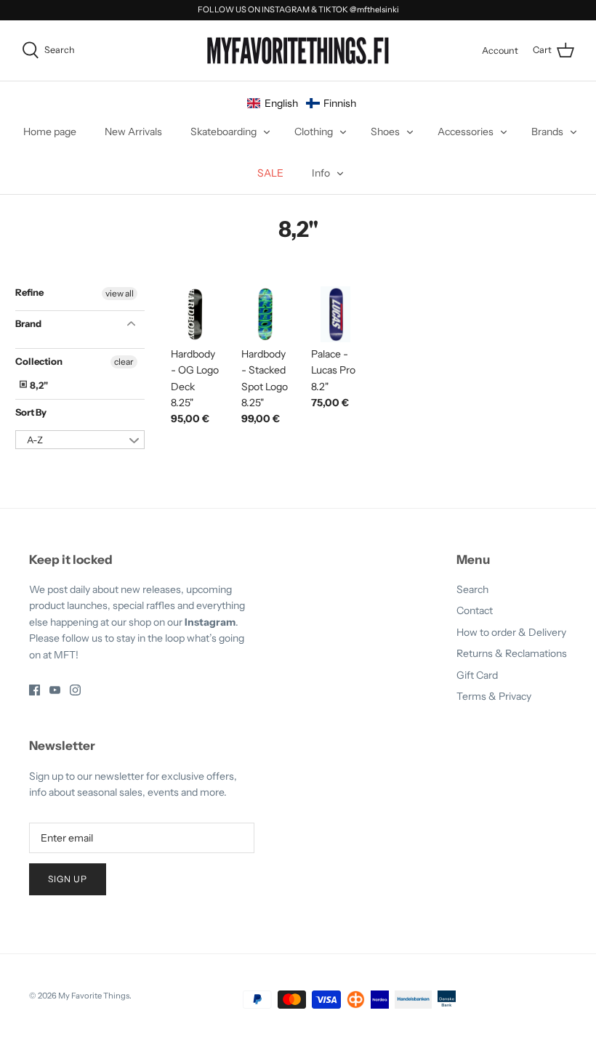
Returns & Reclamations (511, 653)
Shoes (385, 131)
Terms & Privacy (493, 696)
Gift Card (477, 675)
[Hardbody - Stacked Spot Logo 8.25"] (266, 314)
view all (119, 293)
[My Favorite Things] (298, 51)
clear (124, 361)
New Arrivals (133, 131)
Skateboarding (223, 131)
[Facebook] (34, 690)
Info (321, 172)
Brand (28, 323)
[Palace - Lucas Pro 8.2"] (335, 314)
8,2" (38, 385)
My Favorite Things (93, 995)
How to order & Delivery (511, 632)
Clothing (313, 131)
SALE (270, 172)
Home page (49, 131)
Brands (547, 131)
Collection (39, 361)
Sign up (67, 878)
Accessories (466, 131)
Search (472, 589)
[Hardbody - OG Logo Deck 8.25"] (195, 314)
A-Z (35, 439)
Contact (474, 610)
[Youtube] (54, 690)
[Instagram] (75, 690)
